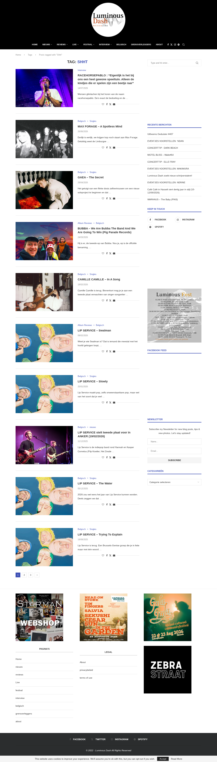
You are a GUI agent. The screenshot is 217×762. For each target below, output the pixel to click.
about (18, 721)
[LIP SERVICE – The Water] (44, 496)
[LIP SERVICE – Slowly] (44, 394)
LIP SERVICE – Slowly (93, 381)
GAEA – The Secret (91, 177)
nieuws (46, 44)
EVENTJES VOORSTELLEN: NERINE (166, 182)
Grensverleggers (141, 44)
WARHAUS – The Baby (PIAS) (162, 199)
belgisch (20, 706)
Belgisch (121, 44)
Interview (104, 44)
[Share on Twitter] (110, 104)
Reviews (61, 44)
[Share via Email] (114, 104)
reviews (19, 674)
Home (35, 44)
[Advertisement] (174, 95)
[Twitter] (171, 44)
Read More (176, 759)
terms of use (86, 677)
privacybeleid (86, 670)
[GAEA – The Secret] (44, 190)
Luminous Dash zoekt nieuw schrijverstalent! (169, 175)
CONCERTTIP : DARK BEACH (162, 148)
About (159, 44)
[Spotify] (179, 44)
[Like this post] (103, 104)
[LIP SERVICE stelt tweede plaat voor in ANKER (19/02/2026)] (44, 445)
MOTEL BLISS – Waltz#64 (160, 155)
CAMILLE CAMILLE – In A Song (99, 279)
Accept (162, 759)
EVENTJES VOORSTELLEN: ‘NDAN (165, 141)
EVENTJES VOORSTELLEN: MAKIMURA (168, 168)
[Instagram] (175, 44)
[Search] (183, 44)
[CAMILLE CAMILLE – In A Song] (44, 292)
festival (19, 690)
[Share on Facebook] (107, 104)
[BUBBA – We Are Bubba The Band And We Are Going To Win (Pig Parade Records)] (44, 241)
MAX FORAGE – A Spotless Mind (100, 126)
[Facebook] (168, 44)
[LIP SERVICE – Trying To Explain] (44, 547)
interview (20, 698)
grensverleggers (24, 713)
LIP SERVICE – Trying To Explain (100, 534)
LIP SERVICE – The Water (95, 483)
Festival (87, 44)
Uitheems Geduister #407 (160, 134)
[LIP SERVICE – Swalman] (44, 343)
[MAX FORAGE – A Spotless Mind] (44, 139)
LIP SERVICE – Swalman (94, 330)
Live (74, 44)
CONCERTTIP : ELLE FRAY (161, 162)
